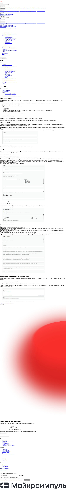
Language (2, 16)
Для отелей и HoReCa (29, 23)
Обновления (11, 25)
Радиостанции (7, 42)
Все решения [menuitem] (2, 11)
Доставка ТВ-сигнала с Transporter (40, 20)
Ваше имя (11, 425)
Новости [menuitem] (1, 14)
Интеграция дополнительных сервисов (9, 48)
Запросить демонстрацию (5, 436)
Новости (1, 25)
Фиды (6, 77)
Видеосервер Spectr (23, 20)
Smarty (3, 54)
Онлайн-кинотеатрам (15, 23)
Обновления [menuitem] (11, 14)
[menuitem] (2, 4)
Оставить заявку (3, 27)
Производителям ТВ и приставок (39, 23)
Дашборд (6, 44)
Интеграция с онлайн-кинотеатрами (8, 47)
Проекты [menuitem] (5, 14)
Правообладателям (22, 23)
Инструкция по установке (7, 65)
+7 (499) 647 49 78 (12, 28)
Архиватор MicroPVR (30, 20)
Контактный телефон (13, 427)
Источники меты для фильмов (10, 39)
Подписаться (22, 475)
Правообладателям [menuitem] (22, 11)
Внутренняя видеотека (9, 37)
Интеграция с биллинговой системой (9, 45)
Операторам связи (8, 23)
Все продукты (2, 20)
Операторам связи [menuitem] (8, 11)
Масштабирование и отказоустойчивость (9, 50)
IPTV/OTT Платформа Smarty (10, 20)
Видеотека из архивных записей (10, 38)
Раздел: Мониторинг (8, 43)
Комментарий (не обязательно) (15, 429)
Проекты (5, 25)
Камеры (6, 41)
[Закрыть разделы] (6, 58)
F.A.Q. (3, 51)
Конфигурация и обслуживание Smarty (9, 33)
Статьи (8, 25)
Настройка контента (6, 35)
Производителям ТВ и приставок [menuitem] (39, 11)
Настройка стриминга (6, 46)
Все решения (2, 23)
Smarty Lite (18, 20)
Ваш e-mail (12, 426)
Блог (1, 12)
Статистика (4, 49)
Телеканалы (7, 36)
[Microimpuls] (5, 2)
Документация (3, 15)
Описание (4, 64)
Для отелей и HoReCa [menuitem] (29, 11)
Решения (2, 9)
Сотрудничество (13, 26)
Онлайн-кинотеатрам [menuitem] (15, 11)
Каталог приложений (8, 40)
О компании (8, 15)
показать (6, 88)
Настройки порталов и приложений (8, 34)
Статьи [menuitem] (8, 14)
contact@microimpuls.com (4, 28)
